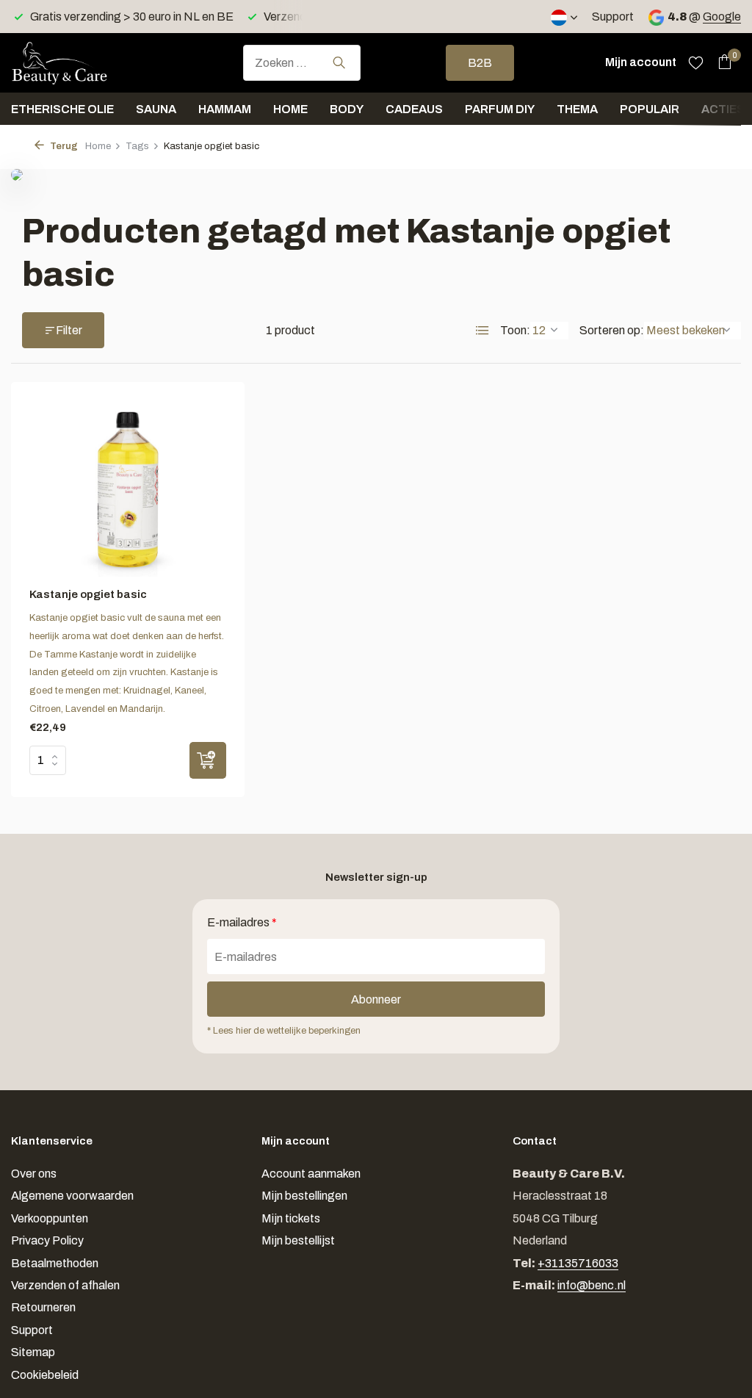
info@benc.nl (591, 1285)
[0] (720, 62)
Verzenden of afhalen (65, 1285)
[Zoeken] (339, 62)
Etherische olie (62, 109)
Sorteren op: (611, 330)
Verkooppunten (49, 1218)
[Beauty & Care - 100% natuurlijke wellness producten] (84, 62)
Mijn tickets (290, 1218)
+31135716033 (578, 1263)
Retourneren (43, 1307)
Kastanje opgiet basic (88, 594)
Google (722, 16)
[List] (482, 330)
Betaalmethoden (54, 1263)
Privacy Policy (47, 1240)
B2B (480, 63)
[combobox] (302, 63)
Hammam (224, 109)
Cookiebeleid (45, 1375)
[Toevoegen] (207, 760)
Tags (137, 146)
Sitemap (33, 1352)
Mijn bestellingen (304, 1195)
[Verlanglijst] (696, 62)
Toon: (515, 330)
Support (613, 16)
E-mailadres (242, 922)
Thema (577, 109)
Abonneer (376, 999)
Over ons (34, 1173)
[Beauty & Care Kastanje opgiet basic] (127, 488)
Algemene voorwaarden (72, 1195)
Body (347, 109)
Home (290, 109)
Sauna (156, 109)
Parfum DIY (500, 109)
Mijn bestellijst (298, 1240)
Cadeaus (414, 109)
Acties (723, 109)
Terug (63, 146)
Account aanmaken (311, 1173)
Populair (649, 109)
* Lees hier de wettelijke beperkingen (284, 1031)
